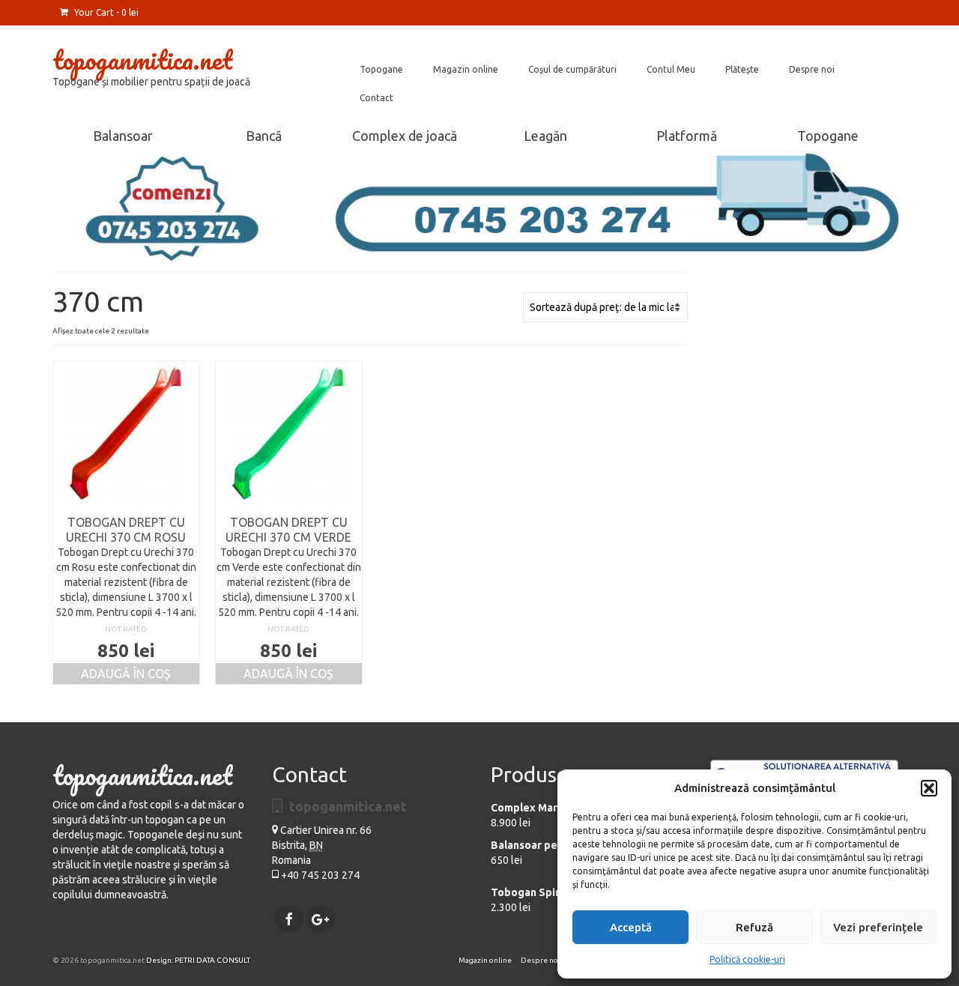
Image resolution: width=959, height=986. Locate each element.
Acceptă (631, 927)
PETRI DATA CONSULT (212, 960)
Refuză (754, 927)
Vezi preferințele (878, 927)
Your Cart (105, 12)
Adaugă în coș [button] (126, 673)
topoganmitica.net (142, 59)
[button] (929, 788)
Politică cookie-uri (747, 959)
